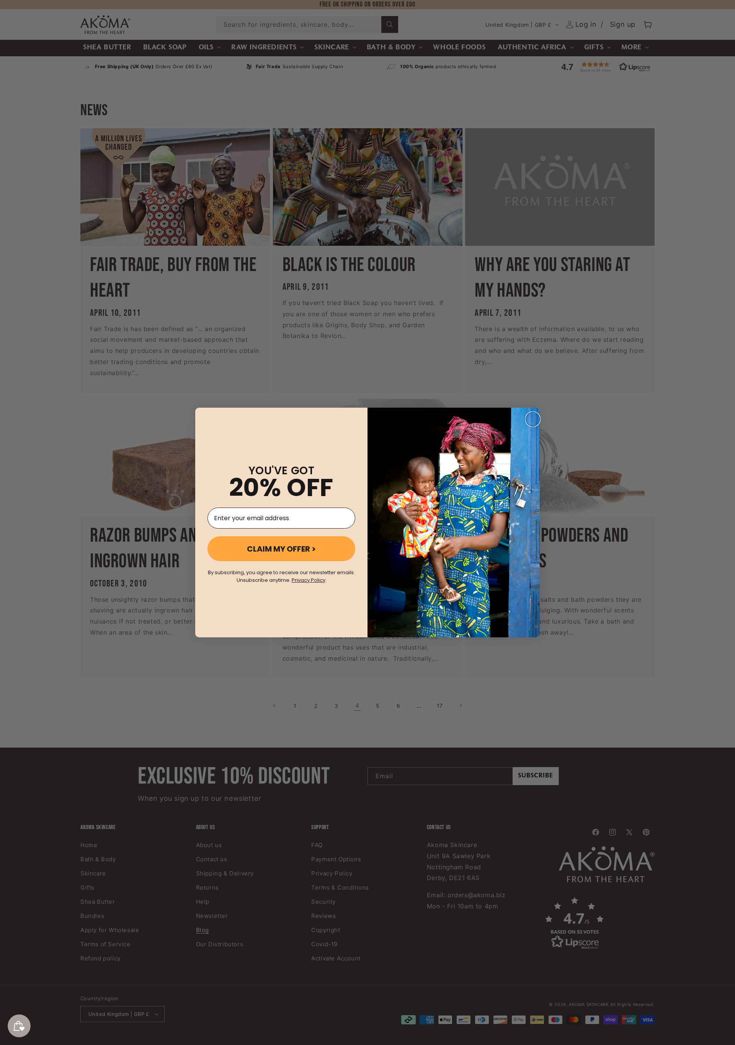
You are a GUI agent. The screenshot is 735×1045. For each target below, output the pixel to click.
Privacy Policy (308, 580)
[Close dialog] (533, 419)
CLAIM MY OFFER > (281, 549)
